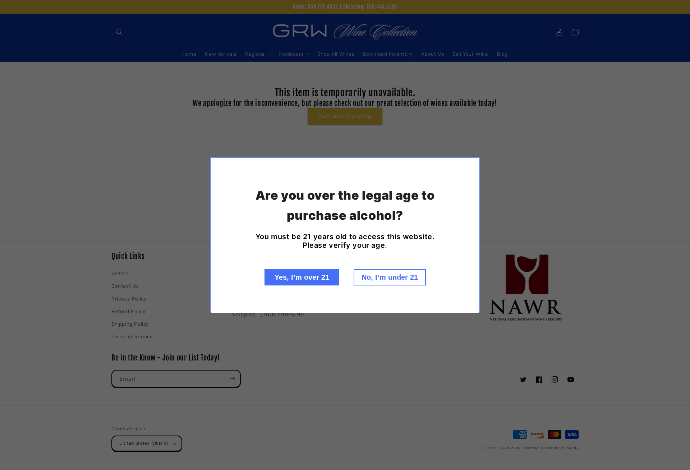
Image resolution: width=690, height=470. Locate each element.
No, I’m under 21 (390, 277)
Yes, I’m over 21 (302, 277)
